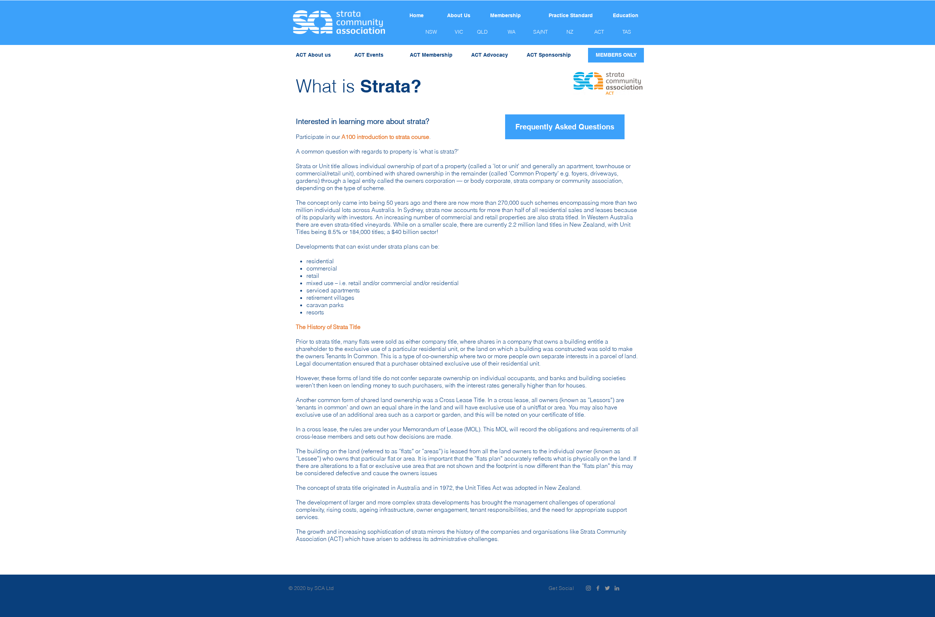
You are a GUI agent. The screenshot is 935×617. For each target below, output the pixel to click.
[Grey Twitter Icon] (607, 588)
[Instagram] (588, 588)
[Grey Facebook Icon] (598, 588)
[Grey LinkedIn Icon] (617, 588)
